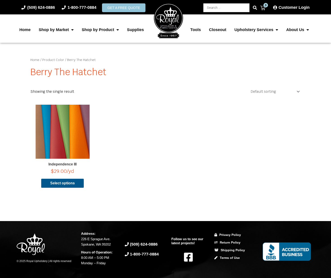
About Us (295, 29)
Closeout (217, 29)
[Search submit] (254, 7)
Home (25, 29)
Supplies (135, 29)
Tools (195, 29)
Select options (62, 183)
